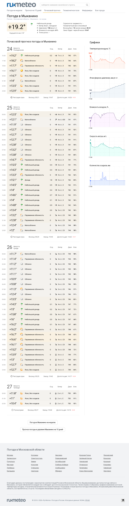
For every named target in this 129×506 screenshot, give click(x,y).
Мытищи (10, 465)
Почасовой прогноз (52, 10)
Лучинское (83, 465)
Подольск (11, 461)
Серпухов (34, 471)
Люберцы (10, 468)
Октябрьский (60, 461)
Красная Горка (85, 455)
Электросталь (36, 458)
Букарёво (107, 465)
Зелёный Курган (85, 458)
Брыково (107, 458)
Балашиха (11, 471)
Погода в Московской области (25, 449)
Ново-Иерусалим (86, 471)
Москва (10, 455)
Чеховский (83, 461)
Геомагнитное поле (71, 10)
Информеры (87, 10)
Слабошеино (60, 468)
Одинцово (35, 468)
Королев (34, 465)
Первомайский (61, 458)
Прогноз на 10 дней (33, 10)
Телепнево (83, 468)
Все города (100, 10)
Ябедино (58, 471)
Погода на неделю (14, 10)
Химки (33, 461)
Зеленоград (11, 458)
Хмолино (58, 455)
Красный (107, 461)
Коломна (34, 455)
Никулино (107, 471)
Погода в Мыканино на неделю (43, 422)
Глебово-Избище (61, 465)
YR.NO (87, 500)
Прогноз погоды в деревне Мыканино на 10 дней (42, 429)
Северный (107, 468)
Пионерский (108, 455)
